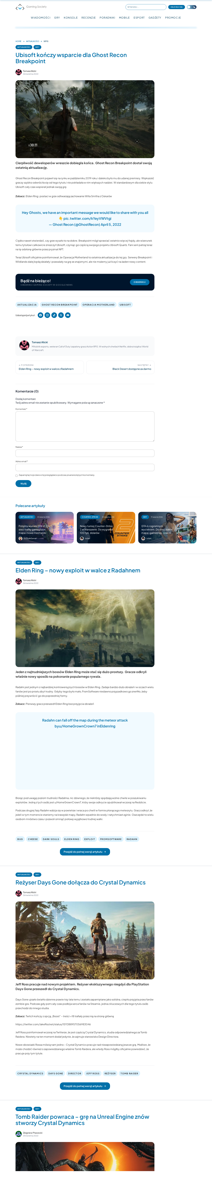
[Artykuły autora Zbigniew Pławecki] (19, 1134)
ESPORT (139, 17)
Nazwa (19, 447)
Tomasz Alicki (29, 71)
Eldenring (107, 726)
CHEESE (33, 839)
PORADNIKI (107, 17)
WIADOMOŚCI (40, 17)
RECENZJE (88, 17)
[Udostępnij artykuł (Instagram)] (47, 315)
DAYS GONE (55, 1073)
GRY (57, 17)
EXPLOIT (89, 839)
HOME (18, 41)
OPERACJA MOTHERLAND (99, 304)
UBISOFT (125, 304)
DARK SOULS (51, 839)
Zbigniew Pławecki (32, 1132)
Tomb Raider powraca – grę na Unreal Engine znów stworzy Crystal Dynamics (82, 1119)
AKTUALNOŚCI (32, 41)
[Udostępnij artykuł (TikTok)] (54, 315)
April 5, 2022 (111, 224)
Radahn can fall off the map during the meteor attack (85, 720)
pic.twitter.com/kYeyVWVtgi (87, 218)
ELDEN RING (71, 839)
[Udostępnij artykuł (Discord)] (68, 315)
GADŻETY (155, 17)
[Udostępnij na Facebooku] (40, 315)
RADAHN (132, 839)
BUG (20, 839)
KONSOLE (71, 17)
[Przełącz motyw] (191, 7)
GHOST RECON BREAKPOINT (60, 304)
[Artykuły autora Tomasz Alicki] (24, 346)
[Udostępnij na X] (61, 315)
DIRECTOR (74, 1073)
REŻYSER (110, 1073)
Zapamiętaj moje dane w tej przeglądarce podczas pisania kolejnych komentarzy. (57, 475)
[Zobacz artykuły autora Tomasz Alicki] (19, 72)
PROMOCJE (173, 17)
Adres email (22, 461)
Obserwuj (140, 282)
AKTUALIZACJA (27, 304)
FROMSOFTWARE (111, 839)
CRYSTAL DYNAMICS (30, 1073)
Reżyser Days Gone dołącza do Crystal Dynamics (81, 882)
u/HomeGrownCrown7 (78, 726)
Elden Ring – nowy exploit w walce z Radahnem (78, 570)
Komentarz (21, 409)
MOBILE (124, 17)
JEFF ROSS (92, 1073)
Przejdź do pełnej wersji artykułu (83, 851)
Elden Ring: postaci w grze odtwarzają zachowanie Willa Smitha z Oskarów (69, 196)
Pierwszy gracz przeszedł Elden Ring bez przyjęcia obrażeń (60, 703)
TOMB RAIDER (129, 1073)
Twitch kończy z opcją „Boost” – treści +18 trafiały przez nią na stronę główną (70, 1016)
